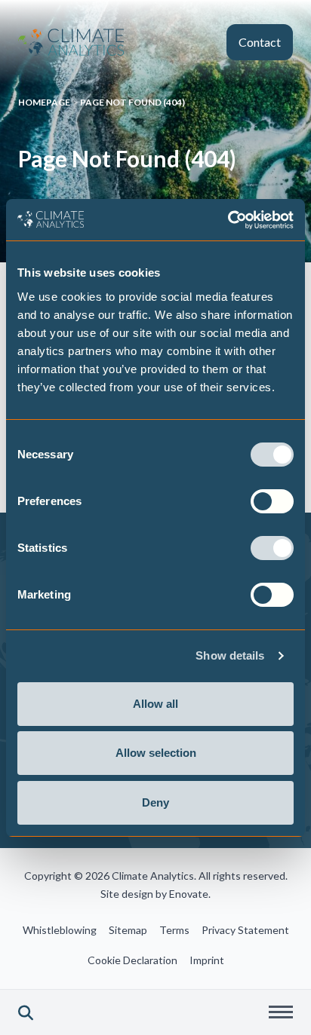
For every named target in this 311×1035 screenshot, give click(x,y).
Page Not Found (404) (132, 102)
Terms (174, 929)
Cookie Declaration (132, 960)
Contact (260, 42)
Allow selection (155, 752)
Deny (155, 802)
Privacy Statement (245, 929)
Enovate (188, 893)
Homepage (44, 102)
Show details (230, 655)
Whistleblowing (60, 929)
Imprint (206, 960)
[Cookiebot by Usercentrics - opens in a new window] (228, 220)
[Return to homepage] (71, 42)
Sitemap (128, 929)
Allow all (155, 703)
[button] (25, 1012)
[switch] (272, 501)
